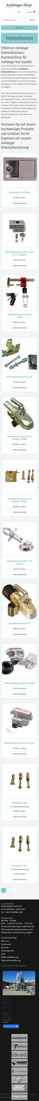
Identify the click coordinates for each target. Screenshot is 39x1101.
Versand (4, 947)
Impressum (6, 944)
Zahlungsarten (7, 950)
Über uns (5, 941)
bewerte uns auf (9, 1026)
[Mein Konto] (19, 12)
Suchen (32, 20)
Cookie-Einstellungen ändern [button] (13, 965)
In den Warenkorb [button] (19, 203)
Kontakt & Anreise (9, 937)
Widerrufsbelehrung (10, 957)
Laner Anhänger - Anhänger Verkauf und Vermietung (7, 1002)
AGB (3, 954)
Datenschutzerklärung (11, 960)
